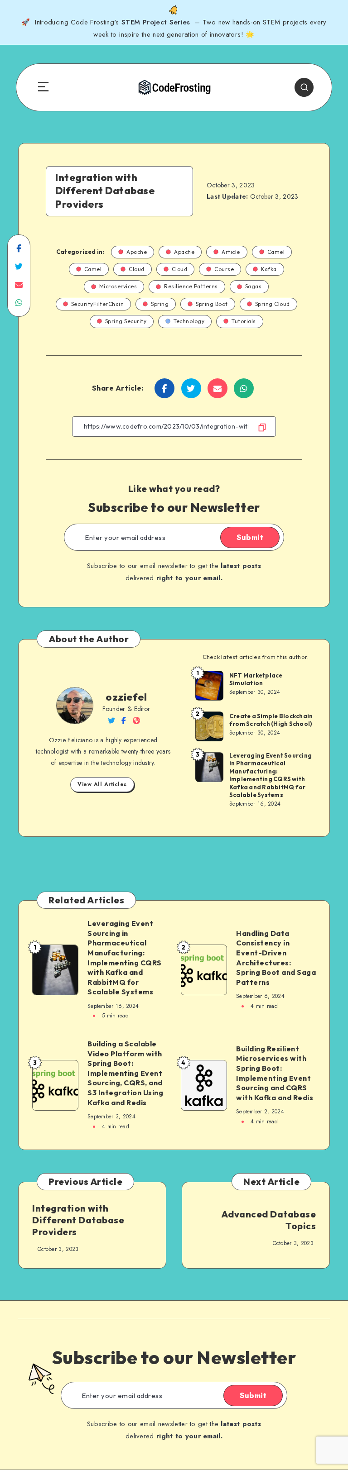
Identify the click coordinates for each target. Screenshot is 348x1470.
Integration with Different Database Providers (78, 1220)
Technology (189, 321)
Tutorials (244, 321)
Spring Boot (212, 304)
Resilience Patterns (191, 286)
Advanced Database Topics (268, 1219)
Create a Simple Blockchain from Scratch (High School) (271, 720)
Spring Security (126, 321)
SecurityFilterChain (97, 304)
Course (224, 269)
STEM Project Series (157, 22)
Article (231, 251)
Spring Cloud (272, 304)
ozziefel (126, 697)
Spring (160, 304)
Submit (250, 537)
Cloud (137, 269)
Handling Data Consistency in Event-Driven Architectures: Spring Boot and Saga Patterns (276, 958)
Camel (276, 251)
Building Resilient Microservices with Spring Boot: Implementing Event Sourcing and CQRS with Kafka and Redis (274, 1073)
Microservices (118, 286)
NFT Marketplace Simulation (256, 679)
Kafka (269, 269)
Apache (136, 251)
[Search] (304, 87)
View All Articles (102, 784)
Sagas (253, 286)
